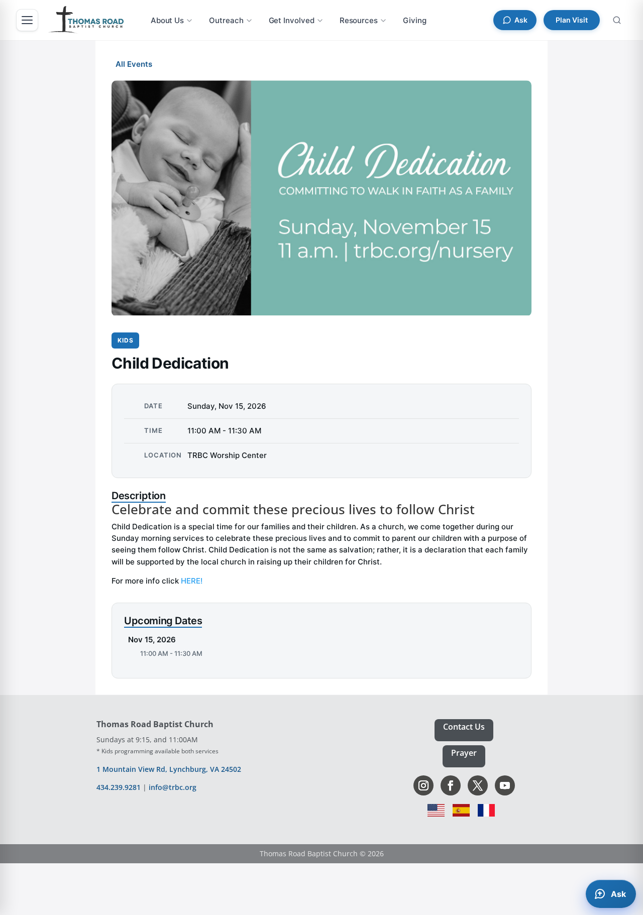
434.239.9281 (118, 787)
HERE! (191, 581)
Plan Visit (572, 20)
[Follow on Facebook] (451, 785)
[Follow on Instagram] (423, 785)
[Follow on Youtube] (505, 785)
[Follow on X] (478, 785)
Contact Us (464, 726)
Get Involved (291, 20)
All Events (134, 64)
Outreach (226, 20)
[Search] (617, 20)
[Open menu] (27, 20)
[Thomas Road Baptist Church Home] (86, 20)
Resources (359, 20)
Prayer (464, 752)
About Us (167, 20)
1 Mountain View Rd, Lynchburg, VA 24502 (168, 769)
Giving (414, 20)
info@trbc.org (172, 787)
